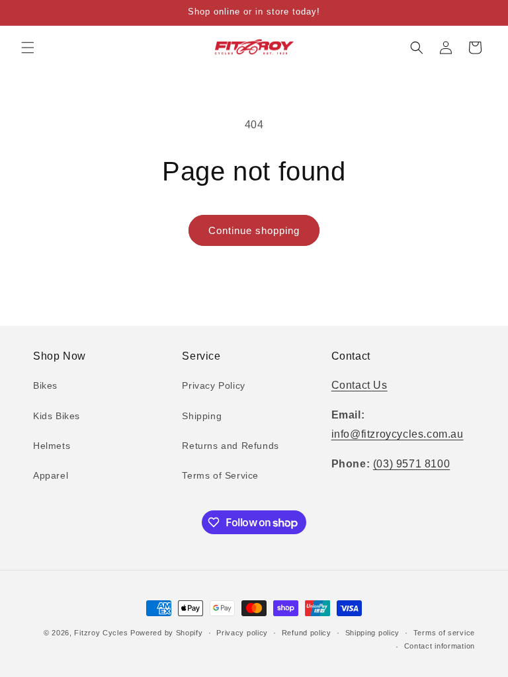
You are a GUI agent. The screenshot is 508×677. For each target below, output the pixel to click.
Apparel (50, 475)
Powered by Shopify (166, 633)
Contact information (439, 646)
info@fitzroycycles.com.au (397, 434)
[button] (27, 47)
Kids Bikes (56, 416)
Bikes (45, 385)
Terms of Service (220, 475)
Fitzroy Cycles (101, 633)
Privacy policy (242, 633)
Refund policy (306, 633)
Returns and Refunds (230, 445)
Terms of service (444, 633)
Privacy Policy (213, 385)
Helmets (51, 445)
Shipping (202, 416)
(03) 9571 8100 (411, 463)
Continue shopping (254, 230)
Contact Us (359, 385)
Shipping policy (372, 633)
